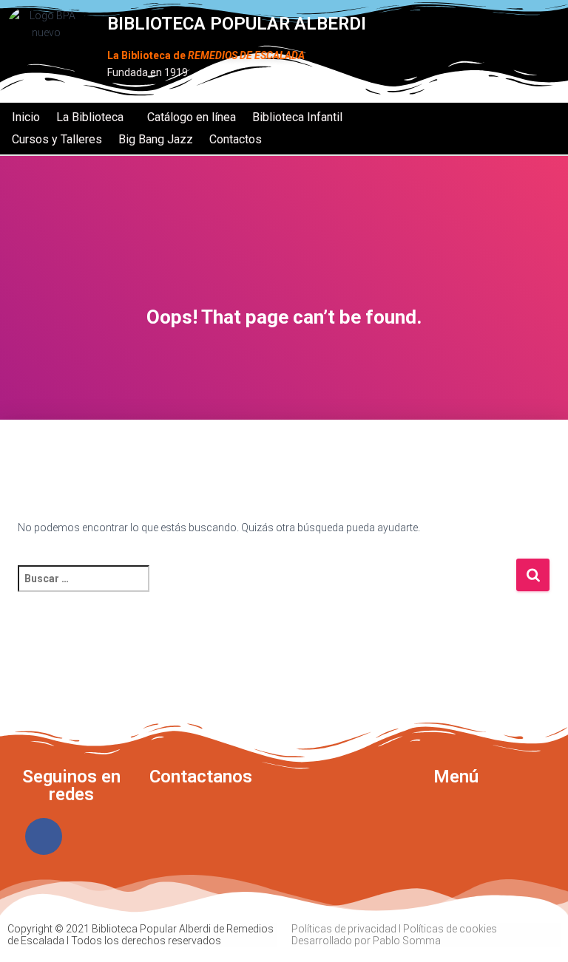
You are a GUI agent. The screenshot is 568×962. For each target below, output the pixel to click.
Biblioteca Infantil (297, 117)
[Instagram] (98, 836)
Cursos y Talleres (57, 139)
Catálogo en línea (191, 117)
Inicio (26, 117)
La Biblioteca (90, 117)
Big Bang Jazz (155, 139)
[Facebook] (43, 836)
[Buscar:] (266, 588)
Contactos (235, 139)
